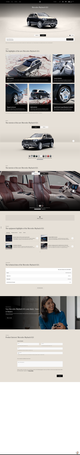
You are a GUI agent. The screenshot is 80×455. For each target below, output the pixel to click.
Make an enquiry (69, 39)
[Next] (73, 141)
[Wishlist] (66, 1)
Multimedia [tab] (8, 232)
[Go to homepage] (40, 2)
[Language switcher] (63, 1)
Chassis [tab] (20, 232)
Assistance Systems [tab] (14, 232)
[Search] (60, 1)
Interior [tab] (24, 232)
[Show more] (40, 252)
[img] (40, 21)
